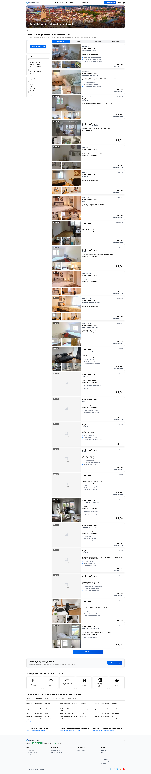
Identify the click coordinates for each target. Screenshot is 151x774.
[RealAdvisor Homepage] (32, 3)
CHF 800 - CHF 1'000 (35, 62)
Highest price (115, 41)
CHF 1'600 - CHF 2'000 (35, 71)
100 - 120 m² (33, 90)
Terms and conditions (106, 757)
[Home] (27, 30)
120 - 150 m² (33, 93)
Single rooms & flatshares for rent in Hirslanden (106, 716)
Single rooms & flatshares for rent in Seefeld (105, 703)
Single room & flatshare (41, 30)
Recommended (61, 41)
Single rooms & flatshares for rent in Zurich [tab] (37, 698)
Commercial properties (100, 684)
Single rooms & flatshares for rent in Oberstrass (106, 706)
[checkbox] (28, 60)
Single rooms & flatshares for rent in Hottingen (38, 713)
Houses (50, 684)
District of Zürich (65, 30)
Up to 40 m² (33, 82)
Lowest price (97, 41)
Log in (119, 3)
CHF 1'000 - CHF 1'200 (35, 64)
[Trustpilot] (75, 743)
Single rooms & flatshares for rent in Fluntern (38, 716)
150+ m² (32, 95)
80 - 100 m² (33, 88)
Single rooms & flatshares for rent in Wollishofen (39, 719)
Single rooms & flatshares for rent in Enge (37, 706)
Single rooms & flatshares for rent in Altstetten (106, 709)
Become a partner (81, 750)
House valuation (30, 750)
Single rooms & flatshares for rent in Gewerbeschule (107, 719)
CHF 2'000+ (32, 73)
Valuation (58, 3)
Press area (103, 752)
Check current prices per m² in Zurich (71, 730)
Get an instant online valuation (35, 730)
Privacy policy (104, 759)
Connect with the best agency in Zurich (104, 730)
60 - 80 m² (32, 86)
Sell (77, 3)
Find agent (84, 3)
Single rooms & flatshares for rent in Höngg (71, 706)
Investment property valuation (34, 752)
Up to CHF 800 (33, 60)
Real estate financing (56, 752)
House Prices (29, 754)
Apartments (34, 684)
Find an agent (30, 757)
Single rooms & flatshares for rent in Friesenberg (73, 703)
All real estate (104, 763)
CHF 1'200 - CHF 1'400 (35, 66)
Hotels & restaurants (117, 684)
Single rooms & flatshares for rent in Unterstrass (73, 716)
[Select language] (123, 2)
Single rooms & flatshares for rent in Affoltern (38, 703)
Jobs (102, 754)
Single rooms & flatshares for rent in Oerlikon (38, 709)
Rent (71, 3)
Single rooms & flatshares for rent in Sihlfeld (72, 719)
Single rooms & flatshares (67, 684)
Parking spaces (83, 684)
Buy (66, 3)
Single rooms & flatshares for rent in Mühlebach (72, 713)
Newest (79, 41)
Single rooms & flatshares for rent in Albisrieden (106, 713)
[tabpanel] (75, 711)
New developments (56, 750)
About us (103, 750)
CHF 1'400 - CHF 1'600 (35, 68)
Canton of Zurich (54, 30)
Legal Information (105, 761)
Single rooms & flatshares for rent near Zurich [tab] (64, 698)
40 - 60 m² (32, 84)
